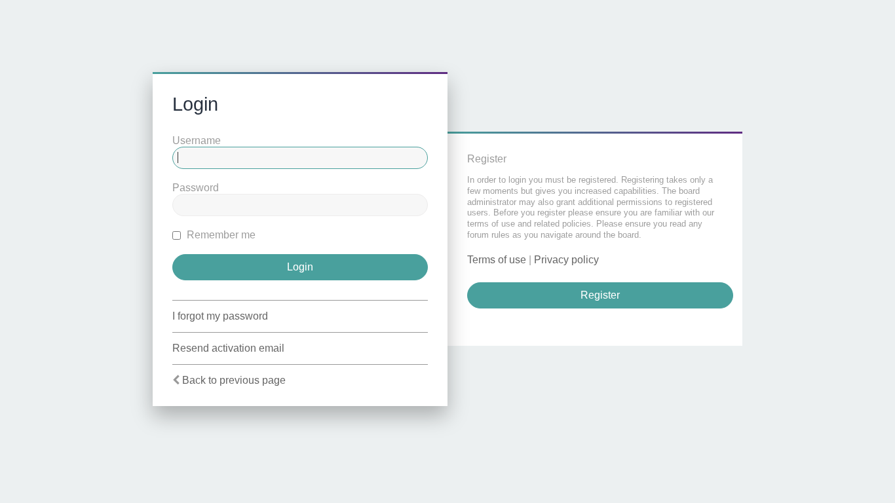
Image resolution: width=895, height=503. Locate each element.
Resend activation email (228, 348)
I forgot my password (220, 316)
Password (195, 187)
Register (600, 295)
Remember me (220, 234)
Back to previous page (234, 380)
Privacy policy (566, 259)
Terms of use (496, 259)
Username (196, 140)
